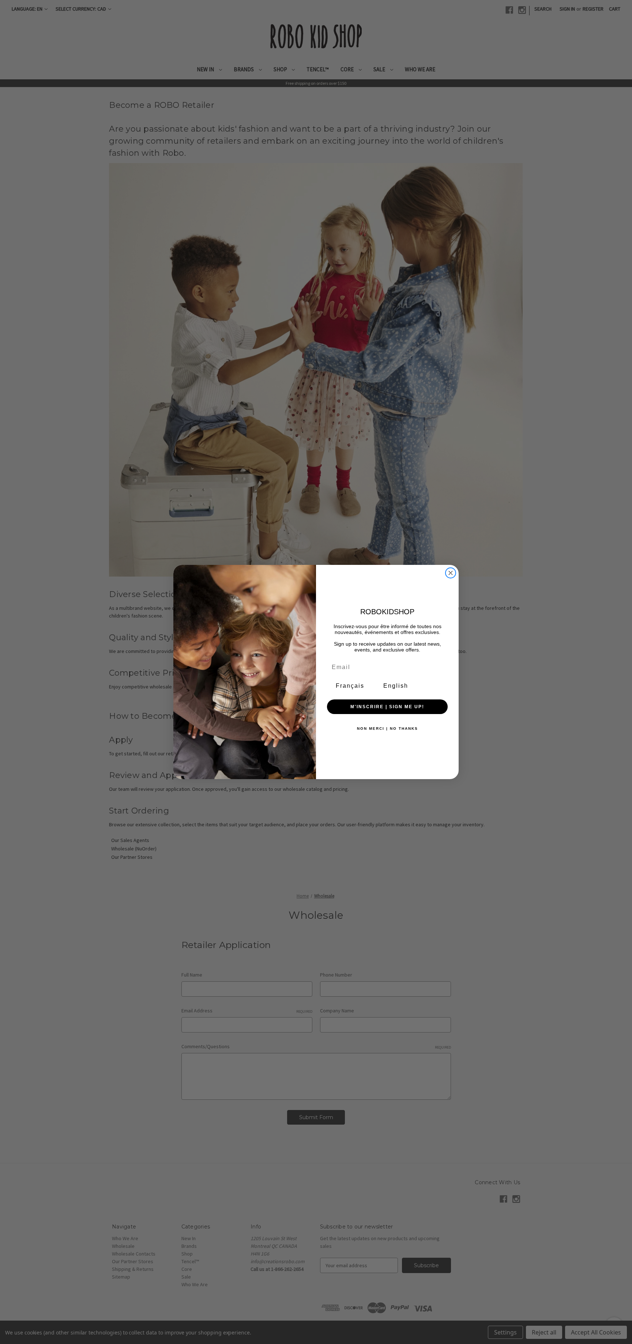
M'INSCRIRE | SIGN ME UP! (387, 706)
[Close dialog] (450, 573)
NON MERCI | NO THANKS (387, 728)
